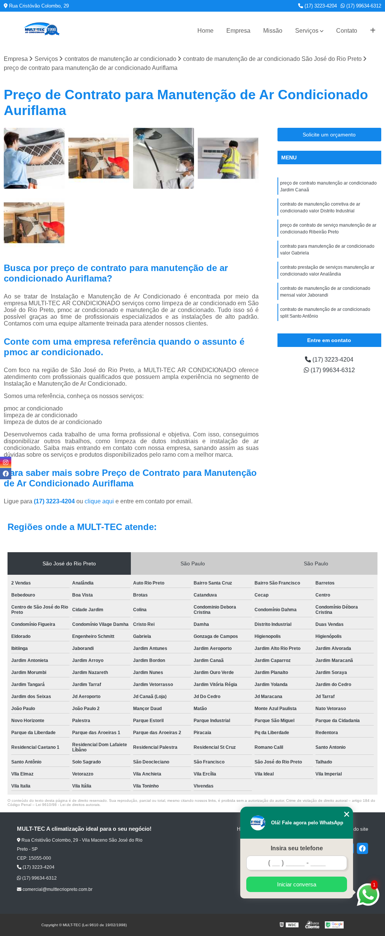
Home (205, 30)
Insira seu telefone (297, 848)
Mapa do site (354, 829)
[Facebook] (362, 848)
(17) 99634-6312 (363, 6)
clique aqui (99, 501)
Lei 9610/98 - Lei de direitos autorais (68, 805)
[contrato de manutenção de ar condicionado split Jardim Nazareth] (163, 158)
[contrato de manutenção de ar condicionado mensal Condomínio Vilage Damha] (228, 158)
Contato (346, 30)
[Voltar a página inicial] (41, 30)
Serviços (306, 30)
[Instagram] (5, 462)
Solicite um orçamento (329, 135)
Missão (272, 30)
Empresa (238, 30)
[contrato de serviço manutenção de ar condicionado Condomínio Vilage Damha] (34, 158)
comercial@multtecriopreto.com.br (56, 889)
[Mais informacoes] (372, 30)
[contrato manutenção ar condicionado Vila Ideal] (98, 158)
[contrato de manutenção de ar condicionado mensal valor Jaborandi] (34, 222)
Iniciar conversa (296, 884)
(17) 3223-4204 (320, 6)
